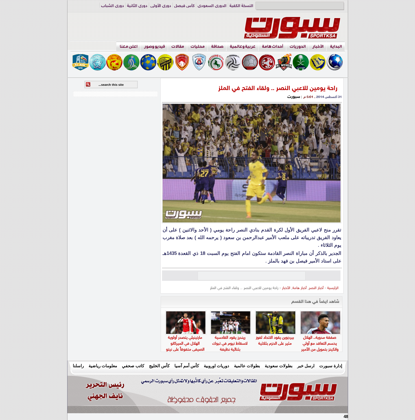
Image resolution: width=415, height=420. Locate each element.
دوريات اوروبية (216, 365)
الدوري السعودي (212, 6)
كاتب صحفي (133, 365)
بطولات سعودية (278, 365)
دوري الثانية (137, 6)
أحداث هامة (272, 46)
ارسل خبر (305, 365)
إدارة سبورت (330, 365)
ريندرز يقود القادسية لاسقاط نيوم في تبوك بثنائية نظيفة (230, 343)
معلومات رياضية (103, 365)
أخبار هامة (299, 288)
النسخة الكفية (241, 6)
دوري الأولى (160, 6)
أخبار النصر (316, 288)
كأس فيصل (184, 6)
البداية (336, 46)
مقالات (177, 46)
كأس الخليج (159, 365)
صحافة (217, 46)
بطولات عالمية (247, 365)
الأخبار (318, 46)
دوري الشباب (112, 6)
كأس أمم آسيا (186, 365)
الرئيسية (332, 288)
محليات (198, 46)
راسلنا (78, 365)
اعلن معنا (128, 46)
